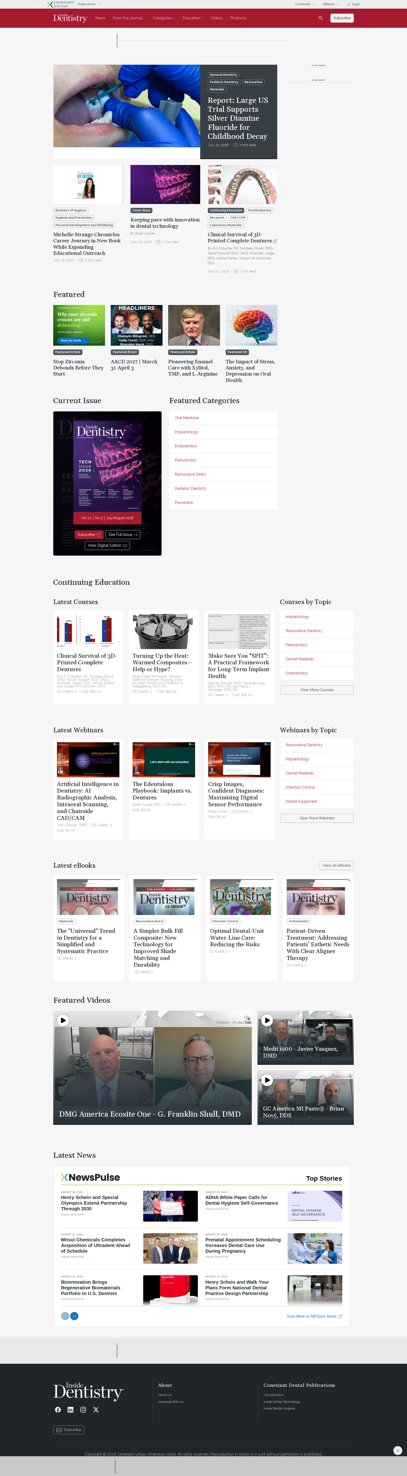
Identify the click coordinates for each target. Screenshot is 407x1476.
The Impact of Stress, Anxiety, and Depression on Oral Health (250, 371)
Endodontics (186, 446)
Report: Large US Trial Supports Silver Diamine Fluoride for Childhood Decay (238, 119)
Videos (217, 18)
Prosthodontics (259, 210)
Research (217, 217)
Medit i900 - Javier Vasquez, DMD (300, 1052)
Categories (162, 18)
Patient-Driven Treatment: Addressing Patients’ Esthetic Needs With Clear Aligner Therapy (318, 945)
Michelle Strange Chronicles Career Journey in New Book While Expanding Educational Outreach (87, 244)
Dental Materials (300, 659)
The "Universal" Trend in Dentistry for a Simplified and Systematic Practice (86, 941)
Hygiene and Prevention (73, 217)
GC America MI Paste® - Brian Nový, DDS (303, 1112)
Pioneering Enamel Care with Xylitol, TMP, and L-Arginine (193, 368)
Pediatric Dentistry (224, 82)
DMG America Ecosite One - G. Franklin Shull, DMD (150, 1114)
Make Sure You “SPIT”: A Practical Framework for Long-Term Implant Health (238, 666)
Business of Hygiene (70, 210)
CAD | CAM (237, 217)
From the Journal (127, 18)
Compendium (274, 1395)
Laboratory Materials (226, 225)
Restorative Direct (190, 474)
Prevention (184, 502)
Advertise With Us (170, 1402)
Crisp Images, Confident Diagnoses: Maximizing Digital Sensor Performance (236, 794)
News (100, 18)
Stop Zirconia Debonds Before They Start (78, 368)
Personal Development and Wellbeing (84, 225)
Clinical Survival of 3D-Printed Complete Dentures (240, 238)
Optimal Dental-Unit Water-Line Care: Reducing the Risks (237, 938)
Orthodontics (299, 921)
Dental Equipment (301, 801)
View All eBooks (337, 865)
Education (191, 18)
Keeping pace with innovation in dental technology (165, 223)
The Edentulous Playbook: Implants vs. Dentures (162, 791)
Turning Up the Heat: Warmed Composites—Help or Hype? (162, 663)
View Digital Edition (104, 545)
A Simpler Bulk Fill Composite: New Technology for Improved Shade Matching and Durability (158, 948)
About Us (164, 1395)
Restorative (253, 82)
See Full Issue (120, 534)
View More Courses (317, 690)
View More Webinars (317, 818)
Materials (217, 89)
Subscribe (86, 534)
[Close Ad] (397, 1450)
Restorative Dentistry (304, 631)
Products (238, 18)
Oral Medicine (187, 418)
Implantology (186, 432)
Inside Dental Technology (282, 1402)
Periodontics (185, 460)
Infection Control (300, 787)
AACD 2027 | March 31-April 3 (134, 365)
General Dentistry (223, 74)
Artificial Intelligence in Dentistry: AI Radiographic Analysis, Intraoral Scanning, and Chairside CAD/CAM (88, 801)
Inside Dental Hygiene (279, 1408)
